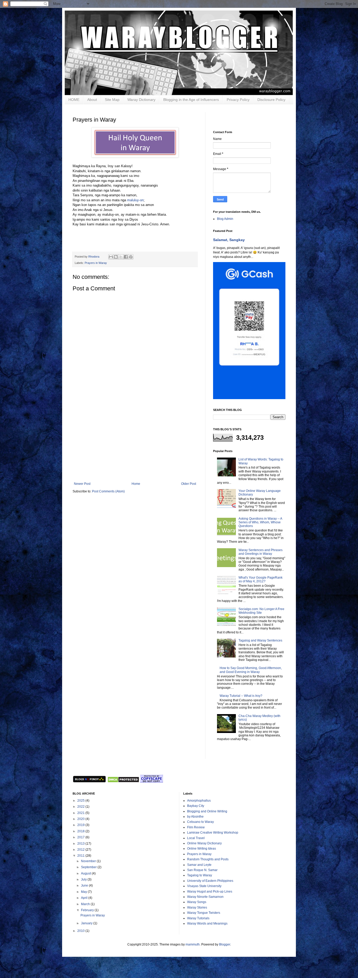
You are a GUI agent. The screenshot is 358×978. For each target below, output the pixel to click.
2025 (81, 800)
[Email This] (110, 256)
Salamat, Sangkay (229, 240)
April (84, 898)
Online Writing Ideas (201, 848)
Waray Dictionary (141, 99)
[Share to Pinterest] (130, 256)
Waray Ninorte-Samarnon (205, 897)
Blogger (224, 944)
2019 (81, 825)
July (84, 879)
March (86, 904)
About (92, 99)
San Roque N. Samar (202, 870)
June (85, 885)
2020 (81, 819)
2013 (81, 843)
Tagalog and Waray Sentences (260, 640)
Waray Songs (196, 902)
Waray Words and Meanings (207, 923)
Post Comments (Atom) (108, 491)
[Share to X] (120, 256)
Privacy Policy (238, 99)
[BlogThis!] (115, 256)
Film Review (196, 827)
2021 (81, 813)
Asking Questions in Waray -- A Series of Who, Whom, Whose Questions (260, 522)
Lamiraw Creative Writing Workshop (212, 832)
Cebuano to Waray (200, 822)
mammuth (193, 944)
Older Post (188, 484)
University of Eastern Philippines (210, 881)
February (88, 910)
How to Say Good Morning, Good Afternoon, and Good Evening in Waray (251, 669)
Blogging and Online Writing (207, 811)
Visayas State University (204, 886)
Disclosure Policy (271, 99)
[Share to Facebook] (125, 256)
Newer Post (82, 484)
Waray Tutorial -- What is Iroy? (241, 696)
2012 (81, 849)
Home (136, 484)
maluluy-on (135, 200)
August (86, 873)
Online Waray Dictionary (204, 843)
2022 (81, 806)
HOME (73, 99)
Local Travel (196, 838)
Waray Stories (197, 907)
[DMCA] (123, 782)
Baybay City (195, 806)
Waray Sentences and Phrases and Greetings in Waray (260, 552)
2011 (81, 855)
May (84, 892)
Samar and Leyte (199, 865)
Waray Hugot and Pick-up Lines (209, 891)
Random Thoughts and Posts (208, 859)
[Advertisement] (135, 442)
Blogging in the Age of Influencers (191, 99)
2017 (81, 837)
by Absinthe (195, 816)
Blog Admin (225, 219)
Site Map (112, 99)
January (87, 923)
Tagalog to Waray (199, 875)
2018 (81, 831)
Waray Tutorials (198, 918)
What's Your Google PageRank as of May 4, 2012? (260, 579)
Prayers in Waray (96, 262)
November (89, 861)
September (89, 867)
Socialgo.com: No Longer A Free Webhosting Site (261, 611)
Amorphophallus (199, 800)
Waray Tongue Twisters (203, 913)
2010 (81, 931)
